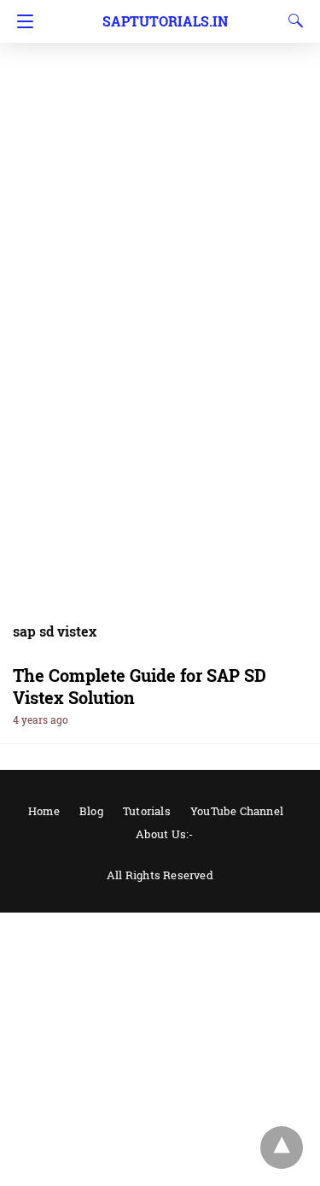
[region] (160, 136)
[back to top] (281, 1147)
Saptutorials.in (165, 21)
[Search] (291, 20)
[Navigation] (21, 21)
